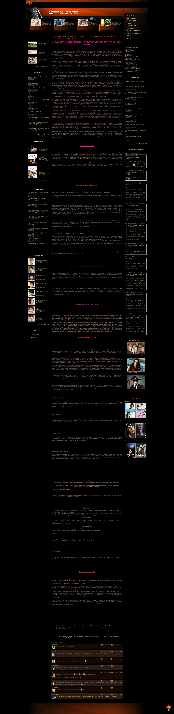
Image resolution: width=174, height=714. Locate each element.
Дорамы (127, 51)
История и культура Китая (131, 68)
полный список (44, 66)
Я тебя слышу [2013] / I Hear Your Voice (136, 92)
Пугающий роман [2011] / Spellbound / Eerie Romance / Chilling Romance (38, 211)
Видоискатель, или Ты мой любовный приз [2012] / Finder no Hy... (38, 129)
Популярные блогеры (130, 64)
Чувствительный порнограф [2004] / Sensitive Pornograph (37, 82)
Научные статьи (129, 55)
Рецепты (127, 58)
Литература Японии (130, 70)
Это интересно (129, 63)
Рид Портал (34, 337)
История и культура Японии (132, 66)
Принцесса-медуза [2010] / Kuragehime (39, 117)
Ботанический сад (103, 625)
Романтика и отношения (131, 59)
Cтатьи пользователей (131, 47)
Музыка (127, 54)
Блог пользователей (62, 32)
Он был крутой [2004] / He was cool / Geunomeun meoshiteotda (37, 217)
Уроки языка (128, 60)
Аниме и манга (129, 50)
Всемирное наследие (91, 627)
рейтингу (129, 81)
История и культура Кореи (131, 67)
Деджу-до (111, 625)
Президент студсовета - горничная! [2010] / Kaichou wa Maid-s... (37, 94)
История (127, 53)
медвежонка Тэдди (65, 627)
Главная (54, 32)
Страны (127, 49)
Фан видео (127, 62)
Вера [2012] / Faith (131, 103)
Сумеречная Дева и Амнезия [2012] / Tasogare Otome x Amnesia (38, 123)
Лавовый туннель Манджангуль (105, 627)
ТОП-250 (46, 135)
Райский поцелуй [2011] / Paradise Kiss (38, 228)
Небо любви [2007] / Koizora (36, 238)
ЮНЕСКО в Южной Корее (78, 627)
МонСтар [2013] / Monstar (132, 120)
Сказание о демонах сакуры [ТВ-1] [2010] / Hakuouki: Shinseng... (37, 106)
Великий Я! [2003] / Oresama (36, 243)
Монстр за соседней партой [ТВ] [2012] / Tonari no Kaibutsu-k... (38, 100)
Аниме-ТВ (34, 336)
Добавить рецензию (43, 181)
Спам (121, 644)
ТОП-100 (46, 324)
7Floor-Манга (35, 334)
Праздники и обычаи (130, 56)
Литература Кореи (129, 71)
